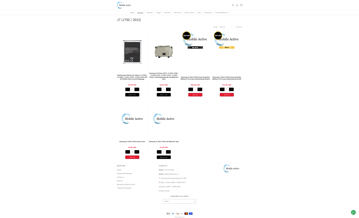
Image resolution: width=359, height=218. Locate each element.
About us (120, 181)
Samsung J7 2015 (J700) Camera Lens (132, 141)
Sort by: (215, 27)
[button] (233, 5)
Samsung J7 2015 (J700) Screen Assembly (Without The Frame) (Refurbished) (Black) (195, 78)
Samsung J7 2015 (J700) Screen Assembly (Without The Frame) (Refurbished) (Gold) (226, 78)
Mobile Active (181, 217)
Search (119, 170)
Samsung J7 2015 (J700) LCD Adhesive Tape (164, 141)
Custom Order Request (124, 173)
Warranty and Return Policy (126, 184)
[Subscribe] (194, 201)
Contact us (120, 177)
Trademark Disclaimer (124, 188)
